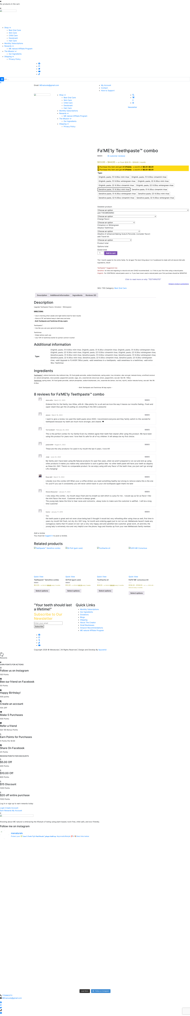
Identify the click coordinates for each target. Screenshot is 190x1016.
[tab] (42, 295)
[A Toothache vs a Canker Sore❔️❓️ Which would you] (23, 855)
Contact (104, 88)
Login (2, 808)
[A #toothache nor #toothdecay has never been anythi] (23, 939)
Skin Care (13, 33)
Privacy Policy (15, 59)
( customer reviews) (116, 156)
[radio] (114, 177)
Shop (6, 27)
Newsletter (132, 107)
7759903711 (7, 995)
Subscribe (39, 626)
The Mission (9, 51)
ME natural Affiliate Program (20, 49)
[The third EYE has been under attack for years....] (23, 974)
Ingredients (77, 295)
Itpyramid (102, 650)
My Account (106, 85)
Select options (42, 591)
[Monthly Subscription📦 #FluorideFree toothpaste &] (119, 855)
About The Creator (88, 622)
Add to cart (111, 253)
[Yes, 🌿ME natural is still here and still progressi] (119, 912)
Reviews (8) (91, 295)
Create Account (11, 808)
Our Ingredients (15, 54)
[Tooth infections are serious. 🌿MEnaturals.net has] (119, 882)
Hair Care (13, 41)
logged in (49, 536)
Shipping (8, 56)
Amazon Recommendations (91, 628)
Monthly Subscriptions (13, 43)
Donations (84, 614)
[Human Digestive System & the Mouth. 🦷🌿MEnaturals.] (71, 855)
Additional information (59, 295)
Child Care (13, 35)
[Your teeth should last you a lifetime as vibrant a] (119, 974)
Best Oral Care (15, 30)
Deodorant (13, 38)
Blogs (82, 617)
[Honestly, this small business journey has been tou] (23, 883)
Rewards (8, 46)
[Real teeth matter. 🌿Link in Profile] (71, 939)
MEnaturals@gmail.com (49, 85)
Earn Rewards (5, 810)
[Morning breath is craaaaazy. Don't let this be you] (71, 912)
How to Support (108, 90)
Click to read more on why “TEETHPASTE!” (143, 279)
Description (42, 295)
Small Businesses (87, 625)
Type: (100, 173)
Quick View (38, 577)
